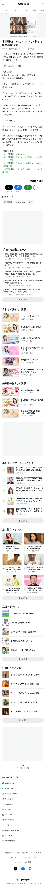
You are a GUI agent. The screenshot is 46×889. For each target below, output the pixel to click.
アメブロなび (9, 835)
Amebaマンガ (9, 820)
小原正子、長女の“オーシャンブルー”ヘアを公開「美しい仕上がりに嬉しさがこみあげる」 (22, 273)
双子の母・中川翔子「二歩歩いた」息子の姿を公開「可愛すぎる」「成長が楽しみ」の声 (30, 490)
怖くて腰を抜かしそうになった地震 (24, 711)
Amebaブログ (9, 799)
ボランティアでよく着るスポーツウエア (26, 675)
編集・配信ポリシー (24, 852)
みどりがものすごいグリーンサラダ (24, 702)
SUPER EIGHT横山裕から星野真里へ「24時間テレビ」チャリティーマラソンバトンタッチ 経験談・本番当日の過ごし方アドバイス (29, 502)
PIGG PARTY (9, 815)
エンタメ (14, 10)
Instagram (20, 202)
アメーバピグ (9, 809)
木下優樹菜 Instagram (14, 154)
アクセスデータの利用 (23, 862)
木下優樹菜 (8, 202)
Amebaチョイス (10, 783)
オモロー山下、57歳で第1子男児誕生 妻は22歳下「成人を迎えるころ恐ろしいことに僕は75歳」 (35, 570)
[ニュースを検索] (43, 3)
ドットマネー (9, 788)
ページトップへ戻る (23, 768)
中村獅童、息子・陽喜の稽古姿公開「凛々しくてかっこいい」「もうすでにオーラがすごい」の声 (35, 591)
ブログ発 (25, 10)
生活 (42, 10)
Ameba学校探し (10, 841)
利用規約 (13, 857)
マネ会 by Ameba (11, 794)
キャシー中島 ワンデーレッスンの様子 (25, 693)
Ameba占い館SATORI (12, 830)
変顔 (30, 202)
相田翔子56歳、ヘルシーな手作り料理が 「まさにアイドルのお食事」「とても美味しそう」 (29, 511)
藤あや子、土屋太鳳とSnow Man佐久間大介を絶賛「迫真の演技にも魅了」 (23, 281)
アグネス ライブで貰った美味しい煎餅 (25, 684)
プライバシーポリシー (28, 857)
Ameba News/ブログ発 (26, 49)
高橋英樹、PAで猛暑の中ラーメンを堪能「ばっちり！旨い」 (22, 264)
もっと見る (23, 299)
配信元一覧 (9, 852)
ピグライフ (8, 825)
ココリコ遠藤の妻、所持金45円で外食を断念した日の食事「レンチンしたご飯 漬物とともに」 (23, 255)
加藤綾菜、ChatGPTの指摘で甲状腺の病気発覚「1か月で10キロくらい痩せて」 (29, 480)
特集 (34, 10)
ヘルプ (38, 852)
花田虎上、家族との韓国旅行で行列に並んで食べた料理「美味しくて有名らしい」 (23, 290)
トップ (4, 10)
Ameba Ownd (10, 804)
